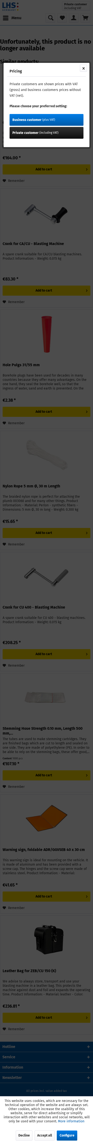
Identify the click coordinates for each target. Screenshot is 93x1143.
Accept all (44, 1135)
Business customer (33, 120)
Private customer (35, 133)
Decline (24, 1135)
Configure (67, 1135)
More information (71, 1121)
